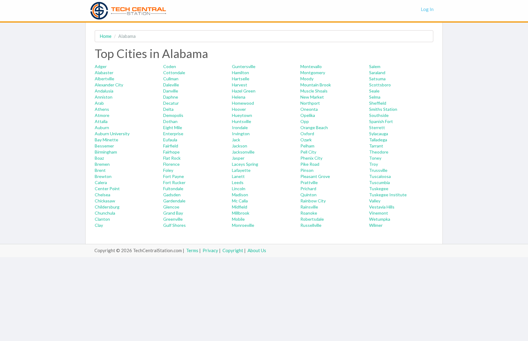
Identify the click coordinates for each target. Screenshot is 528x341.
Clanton (102, 219)
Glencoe (171, 206)
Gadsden (172, 194)
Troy (373, 164)
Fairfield (170, 145)
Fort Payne (173, 176)
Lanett (238, 176)
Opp (304, 121)
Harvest (239, 84)
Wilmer (376, 225)
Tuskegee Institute (388, 194)
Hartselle (240, 78)
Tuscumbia (379, 182)
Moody (307, 78)
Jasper (238, 158)
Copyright (232, 250)
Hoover (239, 109)
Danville (170, 90)
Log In (427, 9)
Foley (168, 170)
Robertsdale (312, 219)
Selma (374, 97)
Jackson (239, 145)
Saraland (377, 72)
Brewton (103, 176)
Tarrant (376, 145)
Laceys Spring (245, 164)
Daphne (170, 97)
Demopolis (173, 115)
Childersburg (107, 206)
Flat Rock (172, 158)
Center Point (107, 188)
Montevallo (311, 66)
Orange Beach (314, 127)
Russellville (310, 225)
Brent (100, 170)
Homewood (243, 103)
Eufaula (170, 139)
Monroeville (243, 225)
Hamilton (240, 72)
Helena (238, 97)
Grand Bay (173, 213)
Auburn (102, 127)
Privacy (210, 250)
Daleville (171, 84)
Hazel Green (243, 90)
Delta (168, 109)
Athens (102, 109)
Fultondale (173, 188)
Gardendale (174, 200)
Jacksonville (243, 151)
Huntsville (241, 121)
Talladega (378, 139)
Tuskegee (378, 188)
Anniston (103, 97)
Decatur (171, 103)
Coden (169, 66)
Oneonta (309, 109)
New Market (312, 97)
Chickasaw (105, 200)
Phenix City (311, 158)
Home (106, 36)
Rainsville (309, 206)
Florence (171, 164)
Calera (101, 182)
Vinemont (378, 213)
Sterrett (377, 127)
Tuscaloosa (380, 176)
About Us (257, 250)
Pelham (307, 145)
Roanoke (308, 213)
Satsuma (377, 78)
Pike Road (309, 164)
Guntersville (243, 66)
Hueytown (242, 115)
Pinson (307, 170)
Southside (379, 115)
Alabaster (104, 72)
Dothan (170, 121)
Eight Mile (172, 127)
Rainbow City (313, 200)
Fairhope (171, 151)
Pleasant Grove (315, 176)
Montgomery (312, 72)
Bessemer (104, 145)
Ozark (306, 139)
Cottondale (174, 72)
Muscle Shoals (314, 90)
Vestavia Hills (381, 206)
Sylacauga (378, 133)
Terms (192, 250)
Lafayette (241, 170)
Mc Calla (240, 200)
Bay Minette (106, 139)
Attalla (101, 121)
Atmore (102, 115)
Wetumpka (379, 219)
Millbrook (240, 213)
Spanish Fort (381, 121)
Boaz (99, 158)
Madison (240, 194)
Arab (99, 103)
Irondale (240, 127)
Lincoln (238, 188)
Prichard (308, 188)
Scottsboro (380, 84)
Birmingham (106, 151)
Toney (375, 158)
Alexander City (109, 84)
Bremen (102, 164)
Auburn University (112, 133)
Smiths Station (383, 109)
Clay (99, 225)
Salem (374, 66)
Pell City (308, 151)
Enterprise (173, 133)
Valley (374, 200)
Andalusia (104, 90)
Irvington (241, 133)
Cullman (170, 78)
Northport (310, 103)
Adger (101, 66)
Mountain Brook (315, 84)
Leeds (238, 182)
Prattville (309, 182)
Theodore (378, 151)
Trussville (378, 170)
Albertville (104, 78)
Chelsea (102, 194)
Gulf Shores (174, 225)
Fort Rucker (174, 182)
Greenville (173, 219)
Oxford (307, 133)
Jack (236, 139)
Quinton (308, 194)
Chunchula (105, 213)
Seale (374, 90)
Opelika (307, 115)
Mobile (238, 219)
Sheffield (377, 103)
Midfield (239, 206)
